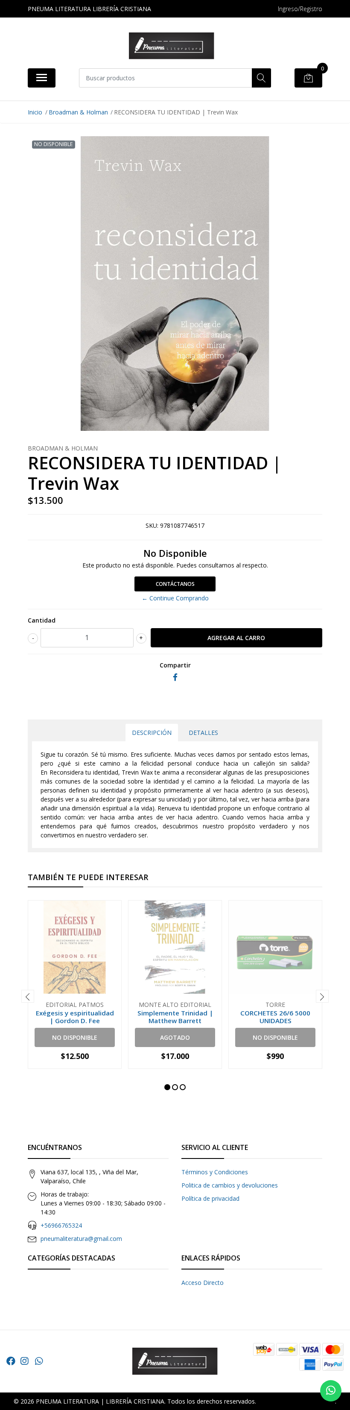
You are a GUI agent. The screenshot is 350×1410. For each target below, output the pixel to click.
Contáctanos (175, 584)
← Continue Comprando (175, 598)
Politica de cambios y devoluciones (229, 1185)
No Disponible (74, 1037)
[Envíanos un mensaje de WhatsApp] (330, 1390)
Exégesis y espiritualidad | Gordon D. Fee (75, 1017)
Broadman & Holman (78, 112)
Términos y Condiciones (214, 1172)
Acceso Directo (202, 1282)
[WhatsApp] (38, 1361)
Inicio (35, 112)
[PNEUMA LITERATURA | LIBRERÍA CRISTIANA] (171, 45)
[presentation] (27, 996)
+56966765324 (61, 1225)
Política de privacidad (210, 1198)
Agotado (175, 1037)
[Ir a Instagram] (24, 1361)
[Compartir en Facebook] (175, 677)
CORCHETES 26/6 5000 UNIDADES (275, 1017)
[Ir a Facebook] (10, 1361)
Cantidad (41, 620)
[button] (167, 1087)
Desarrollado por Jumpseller (296, 1401)
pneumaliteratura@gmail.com (81, 1238)
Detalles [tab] (203, 732)
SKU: (152, 525)
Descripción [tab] (152, 732)
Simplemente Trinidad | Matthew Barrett (175, 1017)
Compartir (175, 665)
